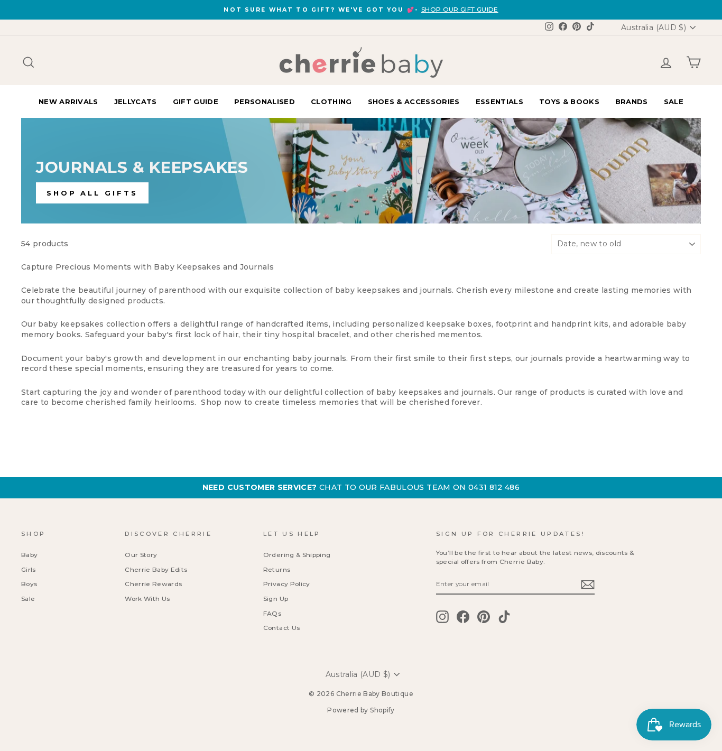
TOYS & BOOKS (569, 101)
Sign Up (275, 598)
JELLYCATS (135, 101)
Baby (29, 555)
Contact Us (281, 628)
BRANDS (631, 101)
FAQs (272, 613)
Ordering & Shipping (297, 555)
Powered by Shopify (360, 710)
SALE (673, 101)
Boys (29, 584)
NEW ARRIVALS (68, 101)
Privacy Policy (286, 584)
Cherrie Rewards (153, 584)
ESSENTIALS (499, 101)
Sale (28, 598)
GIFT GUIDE (195, 101)
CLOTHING (331, 101)
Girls (28, 569)
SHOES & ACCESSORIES (414, 101)
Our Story (141, 555)
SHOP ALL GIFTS (92, 193)
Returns (276, 569)
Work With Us (147, 598)
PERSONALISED (264, 101)
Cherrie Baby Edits (156, 569)
